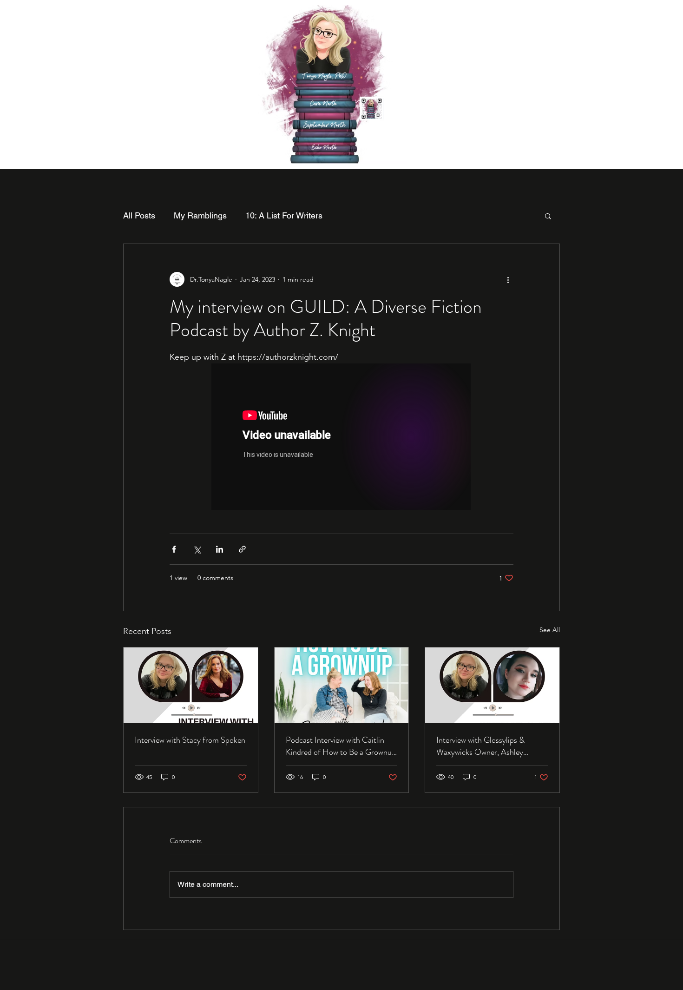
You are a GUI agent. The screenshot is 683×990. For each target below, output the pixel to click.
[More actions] (507, 279)
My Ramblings (200, 215)
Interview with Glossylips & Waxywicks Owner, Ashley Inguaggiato (480, 746)
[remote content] (341, 437)
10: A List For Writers (283, 215)
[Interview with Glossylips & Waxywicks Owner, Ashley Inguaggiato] (492, 685)
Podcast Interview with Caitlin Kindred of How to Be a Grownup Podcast (341, 746)
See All (549, 630)
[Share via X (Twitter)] (196, 549)
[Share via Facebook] (174, 549)
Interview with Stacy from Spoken (190, 740)
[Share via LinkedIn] (219, 549)
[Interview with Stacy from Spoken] (191, 685)
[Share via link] (242, 549)
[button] (548, 215)
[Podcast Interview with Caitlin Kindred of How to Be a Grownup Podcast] (342, 685)
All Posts (139, 215)
